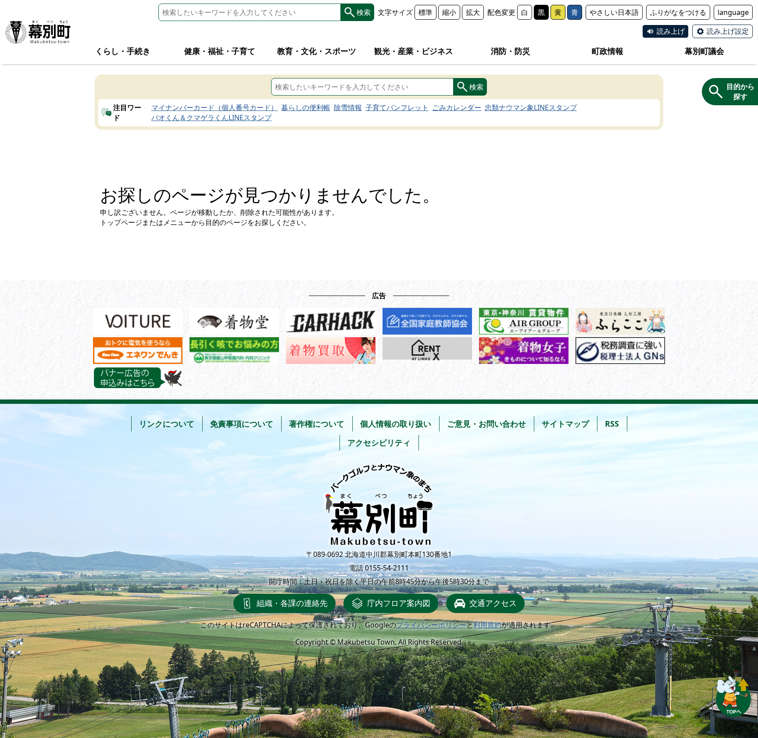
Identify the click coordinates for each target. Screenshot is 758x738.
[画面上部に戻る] (733, 694)
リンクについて (166, 423)
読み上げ (671, 31)
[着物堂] (234, 319)
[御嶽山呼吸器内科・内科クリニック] (234, 348)
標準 (425, 12)
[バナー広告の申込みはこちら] (137, 378)
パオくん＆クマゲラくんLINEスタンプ (211, 117)
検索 (364, 12)
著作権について (316, 423)
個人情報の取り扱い (395, 423)
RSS (612, 423)
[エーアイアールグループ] (523, 319)
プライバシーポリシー (431, 625)
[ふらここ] (620, 319)
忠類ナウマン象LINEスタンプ (531, 107)
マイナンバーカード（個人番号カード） (214, 107)
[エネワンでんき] (137, 348)
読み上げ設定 (728, 31)
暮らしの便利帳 (305, 107)
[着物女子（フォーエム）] (523, 348)
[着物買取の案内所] (330, 348)
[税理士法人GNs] (620, 348)
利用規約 (487, 625)
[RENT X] (427, 348)
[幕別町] (38, 32)
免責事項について (241, 423)
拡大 (473, 12)
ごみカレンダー (456, 107)
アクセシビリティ (379, 442)
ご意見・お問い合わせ (486, 423)
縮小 (449, 12)
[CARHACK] (330, 319)
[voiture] (137, 319)
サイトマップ (565, 423)
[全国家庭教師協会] (427, 319)
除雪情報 (348, 107)
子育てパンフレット (397, 107)
